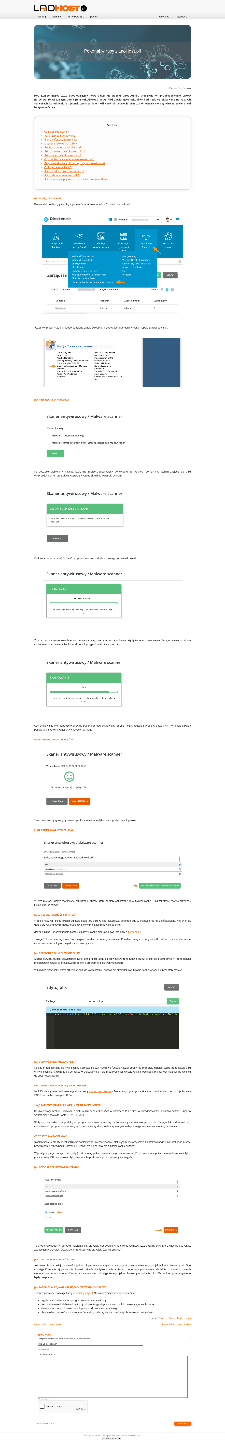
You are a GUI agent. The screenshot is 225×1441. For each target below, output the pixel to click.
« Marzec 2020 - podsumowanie (47, 1324)
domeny (57, 16)
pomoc (94, 16)
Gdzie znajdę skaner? (56, 131)
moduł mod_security (101, 1091)
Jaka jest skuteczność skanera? (62, 147)
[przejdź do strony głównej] (60, 11)
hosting (42, 16)
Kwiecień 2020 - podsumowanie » (176, 1324)
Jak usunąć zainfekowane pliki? (62, 155)
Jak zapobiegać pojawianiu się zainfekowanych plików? (76, 179)
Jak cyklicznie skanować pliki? (62, 175)
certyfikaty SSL (76, 16)
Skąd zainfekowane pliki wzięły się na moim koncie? (74, 163)
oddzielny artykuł (83, 1293)
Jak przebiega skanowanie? (60, 135)
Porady (172, 1318)
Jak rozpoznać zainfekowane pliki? (64, 151)
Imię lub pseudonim (47, 1344)
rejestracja (181, 16)
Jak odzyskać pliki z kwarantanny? (64, 171)
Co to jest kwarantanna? (57, 167)
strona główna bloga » (44, 1423)
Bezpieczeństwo (184, 1318)
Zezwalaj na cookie (112, 1438)
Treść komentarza (46, 1354)
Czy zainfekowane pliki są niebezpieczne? (69, 159)
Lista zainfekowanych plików (61, 143)
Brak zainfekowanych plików (60, 139)
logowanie (163, 16)
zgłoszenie (134, 932)
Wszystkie (163, 1318)
